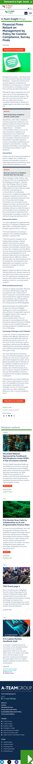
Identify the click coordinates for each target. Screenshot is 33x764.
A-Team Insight (7, 723)
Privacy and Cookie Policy (9, 709)
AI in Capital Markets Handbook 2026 (12, 640)
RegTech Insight (8, 407)
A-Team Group (7, 721)
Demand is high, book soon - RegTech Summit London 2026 (16, 1)
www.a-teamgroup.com (8, 694)
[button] (16, 2)
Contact (3, 705)
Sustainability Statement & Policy (11, 712)
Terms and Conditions (7, 714)
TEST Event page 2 (11, 586)
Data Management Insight (10, 669)
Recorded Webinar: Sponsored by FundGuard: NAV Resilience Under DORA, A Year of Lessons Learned (16, 457)
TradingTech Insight (9, 673)
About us (4, 703)
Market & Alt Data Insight (10, 670)
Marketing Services (7, 707)
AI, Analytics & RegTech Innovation (11, 410)
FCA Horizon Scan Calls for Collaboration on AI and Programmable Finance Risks (16, 522)
